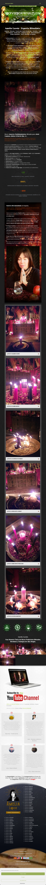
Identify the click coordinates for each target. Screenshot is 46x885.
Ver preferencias (23, 880)
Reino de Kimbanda (27, 708)
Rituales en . (29, 804)
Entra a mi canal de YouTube (13, 704)
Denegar (23, 877)
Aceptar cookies (23, 873)
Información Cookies (22, 883)
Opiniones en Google (10, 140)
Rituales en (29, 786)
